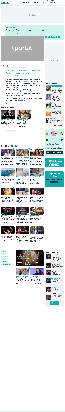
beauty (4, 254)
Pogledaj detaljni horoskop (54, 152)
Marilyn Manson (10, 130)
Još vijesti (53, 303)
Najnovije (44, 2)
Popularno (34, 2)
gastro (4, 261)
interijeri (4, 259)
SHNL (53, 2)
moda (4, 251)
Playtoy (52, 0)
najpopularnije (52, 252)
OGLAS (32, 15)
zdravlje (4, 256)
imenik (48, 0)
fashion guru (6, 264)
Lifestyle (26, 2)
